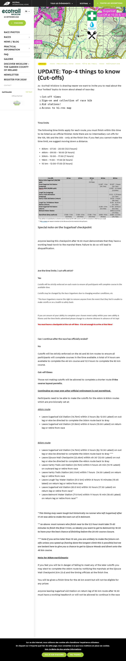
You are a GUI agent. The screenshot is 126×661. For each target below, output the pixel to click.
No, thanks (75, 654)
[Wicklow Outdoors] (17, 103)
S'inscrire (18, 23)
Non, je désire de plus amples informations (63, 649)
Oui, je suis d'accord (54, 654)
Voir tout (29, 92)
